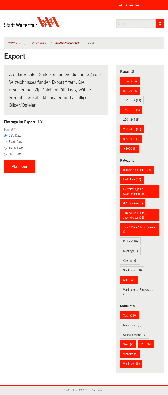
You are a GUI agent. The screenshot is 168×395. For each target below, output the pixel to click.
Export (92, 43)
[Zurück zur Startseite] (32, 25)
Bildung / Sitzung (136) (137, 169)
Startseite (14, 43)
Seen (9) (128, 344)
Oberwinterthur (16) (134, 334)
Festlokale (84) (132, 179)
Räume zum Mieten (67, 43)
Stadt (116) (130, 315)
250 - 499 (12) (132, 129)
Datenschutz (98, 390)
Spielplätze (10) (132, 270)
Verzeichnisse (38, 43)
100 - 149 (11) (132, 100)
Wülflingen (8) (131, 363)
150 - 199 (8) (131, 110)
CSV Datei (15, 135)
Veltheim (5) (130, 354)
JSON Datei (16, 148)
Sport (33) (129, 279)
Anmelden (132, 5)
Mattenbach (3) (132, 325)
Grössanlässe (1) (133, 203)
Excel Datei (16, 141)
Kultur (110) (130, 241)
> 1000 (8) (130, 148)
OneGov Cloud (71, 390)
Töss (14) (146, 344)
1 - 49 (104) (130, 81)
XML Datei (15, 154)
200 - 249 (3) (131, 119)
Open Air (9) (130, 260)
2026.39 (84, 390)
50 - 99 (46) (130, 90)
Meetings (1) (130, 251)
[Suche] (160, 23)
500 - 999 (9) (131, 139)
